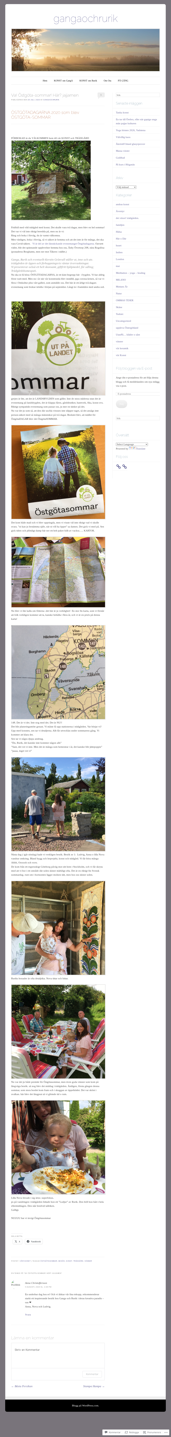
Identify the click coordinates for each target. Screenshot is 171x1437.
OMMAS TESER (124, 300)
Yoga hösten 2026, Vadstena (130, 130)
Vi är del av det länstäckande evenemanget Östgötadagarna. (63, 243)
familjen (120, 225)
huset (118, 245)
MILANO (121, 279)
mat (118, 266)
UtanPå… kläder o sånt (128, 334)
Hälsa (119, 231)
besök (61, 1261)
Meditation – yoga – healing (130, 273)
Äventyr (120, 211)
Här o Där (121, 238)
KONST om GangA (63, 80)
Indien (119, 252)
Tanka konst (122, 112)
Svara (28, 1314)
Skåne (119, 307)
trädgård (78, 1261)
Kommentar (92, 1374)
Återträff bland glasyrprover (130, 144)
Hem (45, 80)
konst (69, 1261)
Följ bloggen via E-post (134, 368)
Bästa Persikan (22, 1386)
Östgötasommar (48, 1261)
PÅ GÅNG (123, 80)
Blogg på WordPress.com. (85, 1405)
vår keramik (122, 348)
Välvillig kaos (123, 137)
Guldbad (120, 157)
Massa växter (123, 151)
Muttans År (122, 286)
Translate (140, 448)
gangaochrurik (85, 18)
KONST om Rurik (88, 80)
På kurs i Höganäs (125, 164)
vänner (88, 1261)
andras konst (122, 204)
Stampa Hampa (94, 1386)
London (120, 259)
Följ (122, 404)
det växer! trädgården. (127, 218)
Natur (119, 293)
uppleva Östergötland (127, 327)
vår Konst (25, 1261)
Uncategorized (123, 321)
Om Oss (107, 80)
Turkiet (119, 314)
